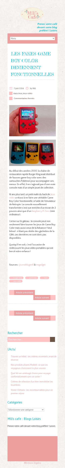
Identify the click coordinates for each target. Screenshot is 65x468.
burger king (17, 278)
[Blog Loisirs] (32, 8)
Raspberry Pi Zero (41, 211)
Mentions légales (32, 463)
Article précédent (24, 292)
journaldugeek (26, 265)
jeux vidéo (17, 281)
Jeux (20, 93)
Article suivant (42, 297)
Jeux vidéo (27, 93)
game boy (32, 278)
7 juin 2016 (19, 88)
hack (46, 278)
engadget (41, 265)
